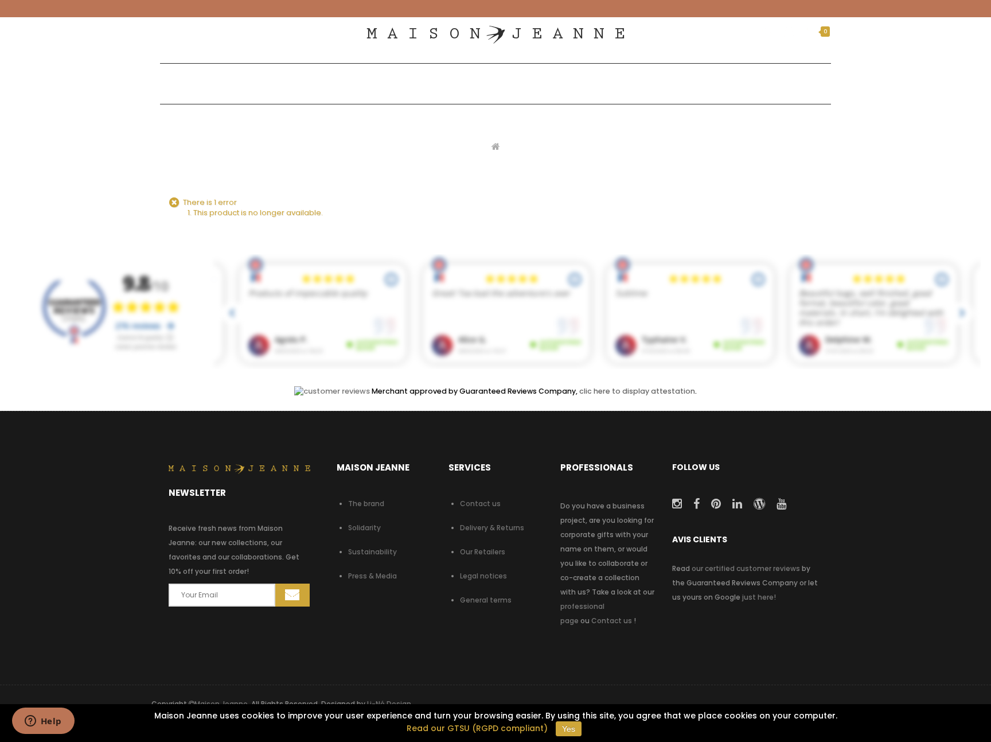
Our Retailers (482, 552)
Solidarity (364, 528)
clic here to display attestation (637, 391)
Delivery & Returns (492, 528)
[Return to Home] (495, 146)
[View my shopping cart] (810, 31)
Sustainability (372, 552)
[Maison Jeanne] (495, 35)
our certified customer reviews (746, 568)
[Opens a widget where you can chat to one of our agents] (43, 722)
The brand (366, 503)
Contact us (480, 503)
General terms (486, 600)
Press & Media (372, 576)
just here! (759, 597)
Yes (568, 728)
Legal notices (483, 576)
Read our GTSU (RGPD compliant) (477, 728)
